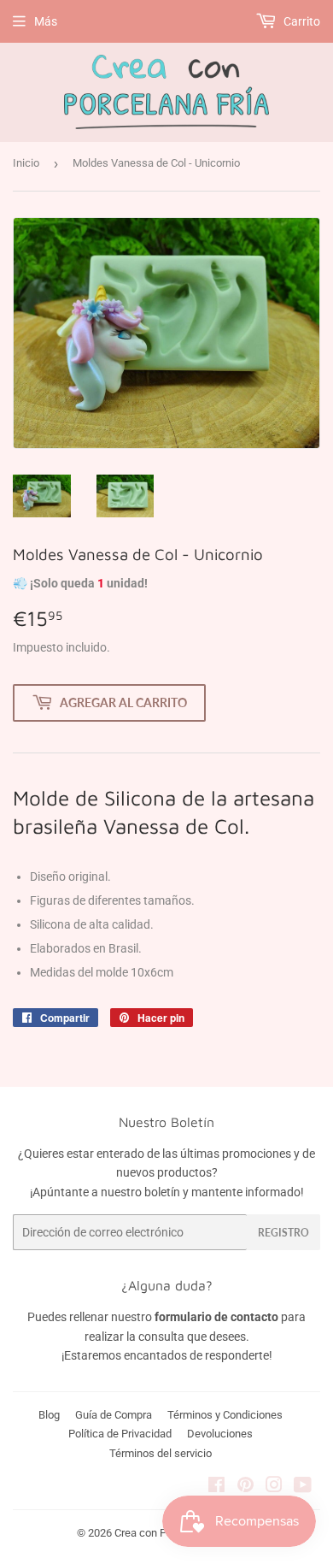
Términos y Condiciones (225, 1414)
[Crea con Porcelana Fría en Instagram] (274, 1487)
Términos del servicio (160, 1453)
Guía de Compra (113, 1414)
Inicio (26, 162)
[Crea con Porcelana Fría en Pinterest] (245, 1487)
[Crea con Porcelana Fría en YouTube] (303, 1487)
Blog (49, 1414)
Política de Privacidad (120, 1433)
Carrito (300, 21)
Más (45, 21)
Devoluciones (220, 1433)
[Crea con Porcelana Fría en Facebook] (216, 1487)
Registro (283, 1232)
